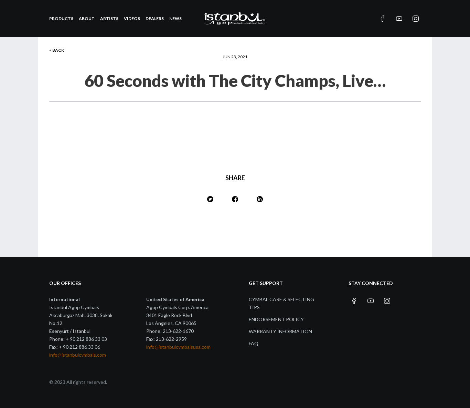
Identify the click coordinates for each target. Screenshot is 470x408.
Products (61, 18)
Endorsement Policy (276, 319)
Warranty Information (280, 331)
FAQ (253, 343)
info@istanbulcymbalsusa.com (178, 347)
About (87, 18)
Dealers (155, 18)
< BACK (56, 50)
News (175, 18)
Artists (109, 18)
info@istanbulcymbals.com (77, 355)
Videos (132, 18)
